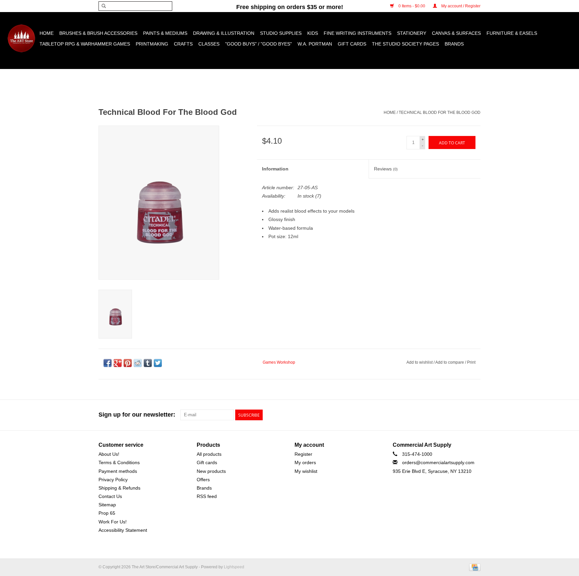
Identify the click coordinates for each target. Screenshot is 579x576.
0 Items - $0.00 (411, 6)
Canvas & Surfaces (456, 33)
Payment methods (118, 471)
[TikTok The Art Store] (475, 415)
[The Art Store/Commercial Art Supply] (21, 38)
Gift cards (352, 44)
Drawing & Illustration (223, 33)
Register (303, 454)
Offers (203, 479)
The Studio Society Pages (405, 44)
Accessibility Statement (123, 530)
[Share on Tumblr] (148, 363)
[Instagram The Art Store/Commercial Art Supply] (463, 415)
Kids (312, 33)
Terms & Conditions (119, 462)
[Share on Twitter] (158, 363)
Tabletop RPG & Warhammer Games (85, 44)
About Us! (109, 454)
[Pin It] (128, 363)
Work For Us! (113, 521)
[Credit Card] (473, 567)
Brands (454, 44)
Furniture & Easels (512, 33)
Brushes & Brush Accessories (98, 33)
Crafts (183, 44)
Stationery (411, 33)
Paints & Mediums (165, 33)
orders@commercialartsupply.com (438, 462)
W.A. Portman (315, 44)
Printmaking (152, 44)
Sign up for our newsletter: (137, 414)
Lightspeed (234, 567)
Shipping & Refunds (119, 488)
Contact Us (110, 496)
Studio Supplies (281, 33)
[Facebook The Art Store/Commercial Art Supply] (451, 415)
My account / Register (460, 6)
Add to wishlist (420, 362)
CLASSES (208, 44)
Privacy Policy (113, 479)
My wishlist (306, 471)
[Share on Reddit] (138, 363)
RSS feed (207, 496)
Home (47, 33)
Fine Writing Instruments (357, 33)
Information (275, 168)
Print (471, 362)
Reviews (386, 168)
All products (209, 454)
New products (211, 471)
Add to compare (450, 362)
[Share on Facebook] (108, 363)
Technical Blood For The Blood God (439, 112)
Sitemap (107, 504)
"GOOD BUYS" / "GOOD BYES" (258, 44)
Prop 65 (107, 513)
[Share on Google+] (118, 363)
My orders (305, 462)
